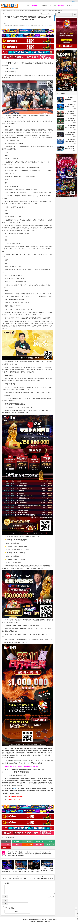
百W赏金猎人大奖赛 (7, 847)
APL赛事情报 (44, 5)
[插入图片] (52, 896)
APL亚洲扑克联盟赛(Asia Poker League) (42, 919)
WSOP (18, 844)
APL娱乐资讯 (70, 5)
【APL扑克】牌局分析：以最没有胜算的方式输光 (70, 120)
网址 (4, 904)
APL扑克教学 (53, 5)
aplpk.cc (13, 68)
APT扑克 (29, 841)
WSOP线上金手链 (40, 844)
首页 (28, 5)
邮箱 (5, 901)
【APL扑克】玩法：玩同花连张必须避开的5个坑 (70, 113)
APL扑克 (39, 852)
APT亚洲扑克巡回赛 (18, 841)
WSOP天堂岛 (29, 844)
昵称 (5, 897)
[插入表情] (49, 896)
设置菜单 (74, 1)
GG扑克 (7, 844)
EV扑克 (50, 841)
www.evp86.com (7, 772)
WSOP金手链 (50, 844)
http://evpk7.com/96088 (21, 766)
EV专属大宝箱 (39, 841)
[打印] (42, 13)
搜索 (59, 12)
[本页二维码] (76, 919)
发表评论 (47, 13)
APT (7, 841)
